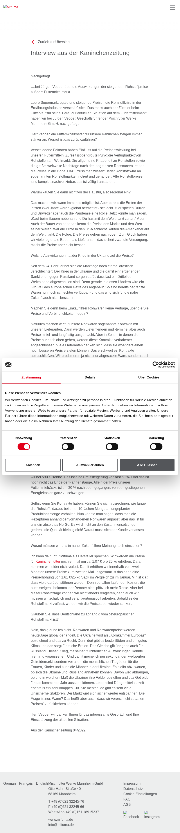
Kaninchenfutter (48, 561)
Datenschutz (133, 789)
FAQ (126, 799)
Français (26, 783)
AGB (127, 804)
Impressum (131, 783)
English (42, 783)
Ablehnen (32, 465)
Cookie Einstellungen (140, 794)
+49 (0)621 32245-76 (67, 801)
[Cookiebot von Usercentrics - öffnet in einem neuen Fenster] (156, 364)
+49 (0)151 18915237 (82, 812)
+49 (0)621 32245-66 (67, 807)
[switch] (68, 446)
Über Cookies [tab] (148, 377)
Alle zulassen (147, 465)
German (9, 783)
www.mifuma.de (60, 819)
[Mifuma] (17, 7)
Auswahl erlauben (90, 465)
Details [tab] (90, 377)
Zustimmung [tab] (31, 377)
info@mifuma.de (61, 825)
